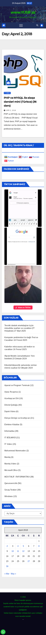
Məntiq (7, 457)
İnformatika (9, 431)
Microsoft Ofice (11, 470)
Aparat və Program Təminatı (16, 385)
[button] (37, 25)
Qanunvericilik (10, 483)
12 (23, 551)
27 (29, 561)
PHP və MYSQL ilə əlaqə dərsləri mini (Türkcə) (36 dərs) (20, 101)
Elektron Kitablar (11, 424)
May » (13, 574)
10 (13, 551)
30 (7, 566)
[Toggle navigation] (21, 25)
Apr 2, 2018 (11, 110)
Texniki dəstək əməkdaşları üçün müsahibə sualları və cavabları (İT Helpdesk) (19, 328)
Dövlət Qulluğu (11, 405)
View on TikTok (24, 307)
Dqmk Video (9, 411)
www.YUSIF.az (23, 12)
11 (18, 551)
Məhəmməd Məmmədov (15, 451)
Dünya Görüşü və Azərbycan (17, 418)
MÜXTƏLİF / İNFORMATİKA (17, 477)
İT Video (7, 93)
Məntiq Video (10, 464)
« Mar (6, 574)
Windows (8, 496)
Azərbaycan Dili (11, 398)
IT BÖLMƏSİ (10, 438)
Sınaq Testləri (10, 490)
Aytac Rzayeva (11, 392)
